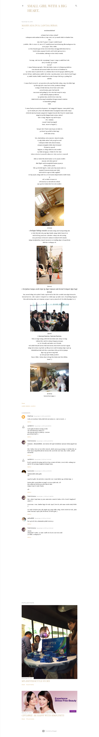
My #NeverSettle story (36, 681)
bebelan (28, 406)
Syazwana (30, 471)
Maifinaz (30, 416)
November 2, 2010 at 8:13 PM (45, 441)
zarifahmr (30, 426)
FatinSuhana (31, 441)
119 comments (30, 719)
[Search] (76, 5)
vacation (33, 406)
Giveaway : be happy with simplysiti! (43, 715)
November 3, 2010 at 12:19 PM (43, 471)
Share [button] (23, 403)
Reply (29, 422)
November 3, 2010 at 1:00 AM (43, 459)
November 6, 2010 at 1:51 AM (43, 518)
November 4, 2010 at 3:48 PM (45, 496)
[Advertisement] (49, 583)
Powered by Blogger (51, 731)
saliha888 (30, 518)
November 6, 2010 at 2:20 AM (45, 528)
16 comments (30, 684)
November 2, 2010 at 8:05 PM (42, 416)
